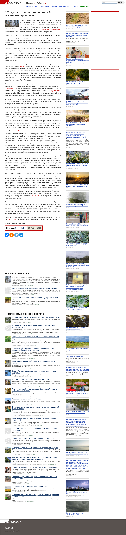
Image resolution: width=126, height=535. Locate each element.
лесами (40, 176)
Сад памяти (55, 91)
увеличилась (23, 130)
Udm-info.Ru (20, 228)
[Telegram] (16, 235)
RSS (19, 531)
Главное (29, 6)
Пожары (75, 6)
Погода (54, 6)
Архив (37, 6)
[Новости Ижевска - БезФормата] (11, 2)
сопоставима (13, 219)
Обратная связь (9, 527)
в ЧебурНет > (85, 6)
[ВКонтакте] (7, 235)
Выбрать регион (9, 528)
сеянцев (22, 66)
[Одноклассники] (11, 235)
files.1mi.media (11, 28)
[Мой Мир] (21, 235)
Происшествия (64, 6)
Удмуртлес (9, 88)
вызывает (35, 196)
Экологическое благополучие (49, 29)
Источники (45, 6)
